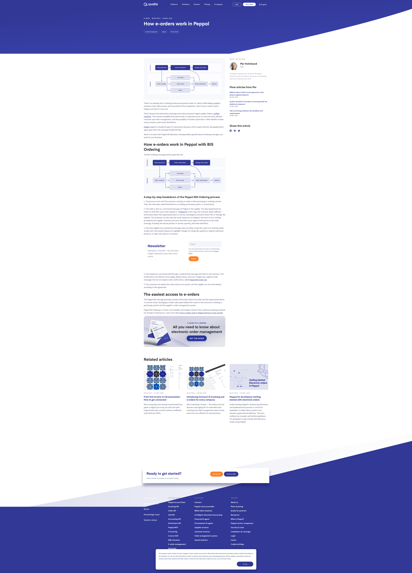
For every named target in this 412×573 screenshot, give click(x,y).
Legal (233, 536)
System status (150, 520)
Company (234, 498)
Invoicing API (173, 506)
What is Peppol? (237, 519)
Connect (198, 502)
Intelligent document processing (208, 515)
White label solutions (203, 510)
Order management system (206, 536)
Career (233, 540)
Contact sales (231, 474)
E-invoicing (172, 531)
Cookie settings (237, 544)
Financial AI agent (202, 519)
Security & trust (237, 527)
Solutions (199, 498)
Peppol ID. (183, 212)
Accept (245, 564)
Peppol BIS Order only (198, 279)
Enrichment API (174, 523)
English (264, 4)
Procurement (175, 32)
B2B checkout (174, 540)
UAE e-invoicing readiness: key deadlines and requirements (246, 113)
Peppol (164, 32)
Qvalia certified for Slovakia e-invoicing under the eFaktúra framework (248, 103)
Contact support (151, 504)
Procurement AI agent (204, 523)
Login (237, 4)
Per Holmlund (248, 64)
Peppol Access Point (176, 502)
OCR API (171, 515)
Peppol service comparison (242, 523)
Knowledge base (152, 515)
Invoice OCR (173, 536)
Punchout (172, 548)
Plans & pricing (237, 506)
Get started (249, 4)
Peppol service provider (204, 506)
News (146, 509)
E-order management (151, 32)
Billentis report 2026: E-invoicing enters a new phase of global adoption (247, 94)
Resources (235, 515)
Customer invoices (202, 531)
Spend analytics (201, 540)
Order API (172, 510)
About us (234, 502)
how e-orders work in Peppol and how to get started (201, 313)
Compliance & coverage (241, 531)
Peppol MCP (173, 527)
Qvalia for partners (238, 510)
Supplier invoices (202, 527)
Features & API (174, 498)
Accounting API (174, 519)
